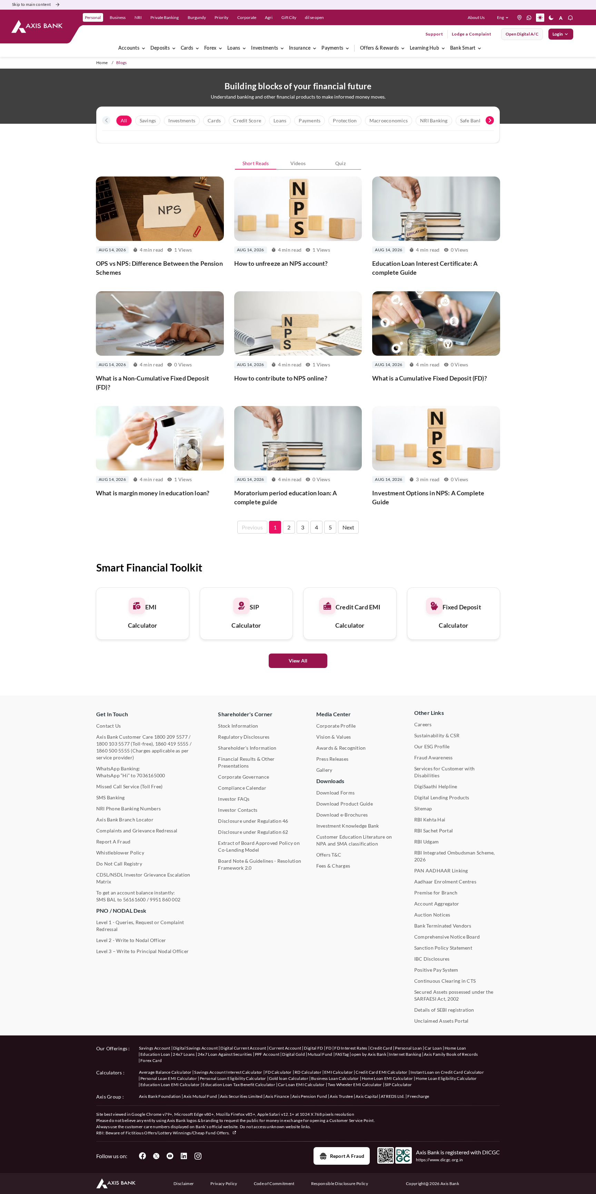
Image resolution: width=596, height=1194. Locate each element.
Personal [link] (93, 17)
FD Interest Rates (350, 1048)
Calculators (109, 1072)
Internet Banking (405, 1054)
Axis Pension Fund (309, 1096)
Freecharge (418, 1096)
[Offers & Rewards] (402, 48)
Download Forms (335, 793)
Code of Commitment (274, 1183)
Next (348, 527)
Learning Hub (424, 48)
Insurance (299, 48)
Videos (298, 163)
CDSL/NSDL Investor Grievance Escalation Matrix (143, 878)
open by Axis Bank (368, 1054)
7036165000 (151, 775)
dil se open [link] (314, 17)
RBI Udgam (426, 841)
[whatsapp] (529, 17)
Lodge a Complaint (471, 34)
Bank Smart (462, 48)
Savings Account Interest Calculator (228, 1072)
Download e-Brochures (342, 815)
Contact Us (108, 726)
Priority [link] (221, 17)
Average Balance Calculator (165, 1072)
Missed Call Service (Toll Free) (129, 786)
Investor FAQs (233, 799)
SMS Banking (110, 797)
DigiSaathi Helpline (435, 786)
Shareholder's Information (247, 748)
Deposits (160, 48)
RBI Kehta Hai (429, 819)
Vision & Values (333, 737)
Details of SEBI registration (444, 1010)
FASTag (342, 1054)
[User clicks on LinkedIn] (184, 1156)
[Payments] (347, 48)
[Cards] (197, 48)
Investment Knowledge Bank (347, 826)
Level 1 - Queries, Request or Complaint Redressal (140, 925)
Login (558, 34)
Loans (233, 48)
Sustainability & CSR (436, 735)
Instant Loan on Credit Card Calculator (447, 1072)
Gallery (324, 770)
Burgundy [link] (197, 17)
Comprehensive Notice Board (447, 937)
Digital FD (313, 1048)
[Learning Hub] (443, 48)
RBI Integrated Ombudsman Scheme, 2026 (454, 856)
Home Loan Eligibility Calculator (446, 1078)
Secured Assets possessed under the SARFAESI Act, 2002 (453, 995)
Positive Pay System (436, 970)
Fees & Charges (333, 866)
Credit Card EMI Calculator (381, 1072)
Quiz (340, 163)
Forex (210, 48)
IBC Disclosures (432, 959)
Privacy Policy (223, 1183)
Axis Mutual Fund (200, 1096)
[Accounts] (143, 48)
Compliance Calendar (242, 788)
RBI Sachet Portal (433, 830)
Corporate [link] (246, 17)
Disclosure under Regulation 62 (253, 832)
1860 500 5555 (113, 750)
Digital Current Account (243, 1048)
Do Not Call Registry (119, 864)
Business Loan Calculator (335, 1078)
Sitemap (423, 808)
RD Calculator (308, 1072)
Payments (332, 48)
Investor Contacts (237, 810)
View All (298, 661)
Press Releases (332, 759)
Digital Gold (293, 1054)
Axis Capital (367, 1096)
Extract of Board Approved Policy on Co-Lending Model (258, 846)
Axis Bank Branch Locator (124, 819)
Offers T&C (328, 855)
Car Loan (433, 1048)
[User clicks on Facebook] (142, 1156)
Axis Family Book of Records (451, 1054)
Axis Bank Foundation (160, 1096)
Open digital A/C (522, 34)
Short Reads (255, 163)
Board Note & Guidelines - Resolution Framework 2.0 (259, 864)
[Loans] (244, 48)
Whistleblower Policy (120, 853)
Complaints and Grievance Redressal (136, 830)
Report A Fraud (113, 841)
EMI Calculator (338, 1072)
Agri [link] (268, 17)
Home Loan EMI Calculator (387, 1078)
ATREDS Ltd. (393, 1096)
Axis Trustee (341, 1096)
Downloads (330, 781)
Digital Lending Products (441, 797)
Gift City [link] (288, 17)
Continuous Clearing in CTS (445, 981)
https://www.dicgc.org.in (439, 1159)
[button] (504, 17)
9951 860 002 (165, 899)
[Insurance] (314, 48)
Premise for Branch (435, 893)
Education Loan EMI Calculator (170, 1084)
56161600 (134, 899)
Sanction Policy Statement (443, 948)
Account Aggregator (436, 904)
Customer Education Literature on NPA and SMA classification (354, 840)
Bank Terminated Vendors (442, 926)
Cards (187, 48)
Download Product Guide (344, 804)
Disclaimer (183, 1183)
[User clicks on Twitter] (156, 1156)
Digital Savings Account (195, 1048)
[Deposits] (173, 48)
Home (102, 62)
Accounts (128, 48)
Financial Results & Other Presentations (246, 762)
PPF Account (267, 1054)
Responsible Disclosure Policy (339, 1183)
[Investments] (282, 48)
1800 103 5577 (113, 744)
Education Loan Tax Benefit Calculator (238, 1084)
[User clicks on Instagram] (197, 1156)
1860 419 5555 (172, 744)
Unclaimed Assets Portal (441, 1021)
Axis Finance (277, 1096)
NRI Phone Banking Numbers (128, 808)
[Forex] (220, 48)
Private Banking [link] (164, 17)
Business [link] (118, 17)
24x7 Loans (184, 1054)
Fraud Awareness (433, 757)
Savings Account (154, 1048)
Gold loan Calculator (288, 1078)
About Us (476, 17)
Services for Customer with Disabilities (444, 772)
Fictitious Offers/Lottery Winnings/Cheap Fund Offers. (178, 1132)
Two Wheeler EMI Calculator (355, 1084)
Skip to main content (31, 4)
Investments (264, 48)
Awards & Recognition (341, 748)
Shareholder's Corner (245, 714)
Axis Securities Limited (241, 1096)
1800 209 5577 (171, 737)
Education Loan (155, 1054)
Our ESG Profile (432, 746)
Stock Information (238, 726)
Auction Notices (432, 915)
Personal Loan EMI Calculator (168, 1078)
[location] (519, 17)
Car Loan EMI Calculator (301, 1084)
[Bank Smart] (479, 48)
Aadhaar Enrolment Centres (445, 881)
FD (329, 1048)
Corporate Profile (336, 726)
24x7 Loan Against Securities (225, 1054)
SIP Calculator (398, 1084)
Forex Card (151, 1060)
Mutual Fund (320, 1054)
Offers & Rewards (379, 48)
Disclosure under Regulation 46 (253, 821)
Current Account (285, 1048)
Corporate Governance (243, 777)
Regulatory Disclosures (243, 737)
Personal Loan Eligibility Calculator (233, 1078)
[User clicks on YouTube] (170, 1156)
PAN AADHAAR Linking (441, 870)
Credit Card (381, 1048)
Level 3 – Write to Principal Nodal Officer (142, 951)
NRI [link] (138, 17)
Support (434, 34)
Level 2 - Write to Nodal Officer (131, 940)
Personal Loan (408, 1048)
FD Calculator (278, 1072)
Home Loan (455, 1048)
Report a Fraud (347, 1156)
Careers (423, 724)
